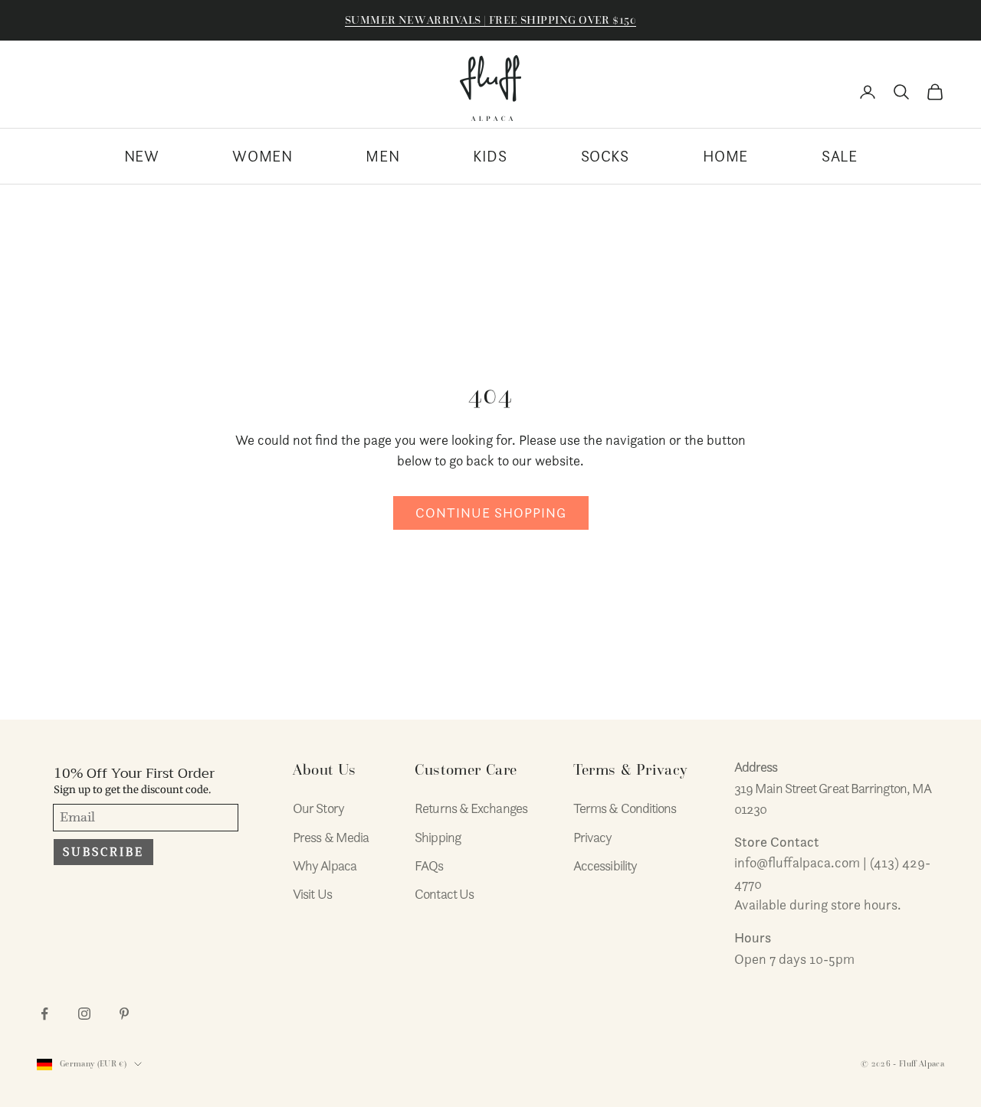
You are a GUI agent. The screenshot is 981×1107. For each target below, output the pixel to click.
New (141, 156)
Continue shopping (490, 512)
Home (725, 156)
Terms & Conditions (625, 808)
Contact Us (444, 894)
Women (262, 156)
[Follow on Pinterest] (124, 1013)
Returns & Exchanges (471, 808)
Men (382, 156)
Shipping (438, 837)
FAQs (429, 865)
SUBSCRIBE (103, 852)
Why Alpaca (324, 865)
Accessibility (605, 865)
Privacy (592, 837)
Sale (839, 156)
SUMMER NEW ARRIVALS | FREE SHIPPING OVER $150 (490, 20)
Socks (605, 156)
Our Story (318, 808)
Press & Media (331, 837)
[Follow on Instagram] (84, 1013)
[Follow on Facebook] (44, 1013)
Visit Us (312, 894)
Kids (490, 156)
